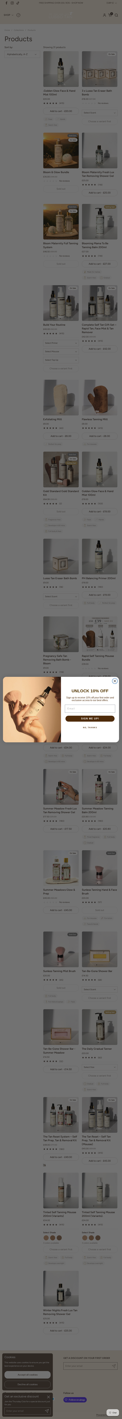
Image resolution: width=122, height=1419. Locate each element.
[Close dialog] (115, 681)
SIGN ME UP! (90, 718)
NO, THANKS (90, 728)
